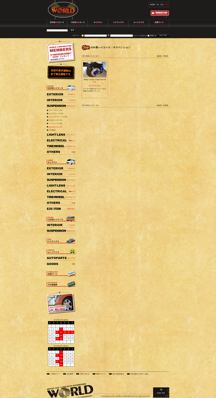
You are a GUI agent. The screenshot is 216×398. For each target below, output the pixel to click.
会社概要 (70, 374)
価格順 (159, 56)
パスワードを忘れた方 (140, 35)
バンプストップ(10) (56, 113)
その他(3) (52, 130)
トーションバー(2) (55, 123)
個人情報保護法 (118, 374)
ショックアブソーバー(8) (58, 117)
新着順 (165, 56)
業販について (101, 374)
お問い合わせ (85, 374)
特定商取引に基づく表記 (139, 374)
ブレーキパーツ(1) (55, 127)
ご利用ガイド (55, 374)
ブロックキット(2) (55, 110)
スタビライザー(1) (55, 120)
